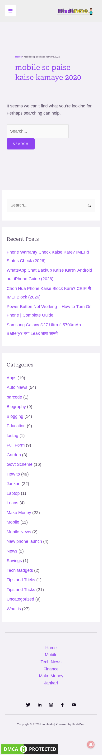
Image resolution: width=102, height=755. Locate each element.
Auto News (17, 387)
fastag (12, 435)
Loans (12, 502)
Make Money (19, 512)
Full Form (16, 445)
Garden (14, 454)
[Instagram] (51, 705)
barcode (14, 397)
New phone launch (24, 541)
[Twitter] (28, 705)
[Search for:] (38, 131)
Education (16, 425)
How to (13, 474)
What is (14, 608)
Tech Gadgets (20, 570)
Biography (16, 406)
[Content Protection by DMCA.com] (29, 748)
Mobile (13, 522)
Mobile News (19, 531)
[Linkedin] (39, 705)
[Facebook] (62, 705)
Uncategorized (20, 599)
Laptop (13, 493)
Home (18, 56)
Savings (14, 560)
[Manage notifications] (91, 744)
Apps (11, 377)
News (12, 551)
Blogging (15, 416)
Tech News (51, 661)
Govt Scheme (19, 464)
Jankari (13, 483)
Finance (51, 669)
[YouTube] (74, 705)
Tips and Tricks (21, 579)
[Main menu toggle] (10, 10)
